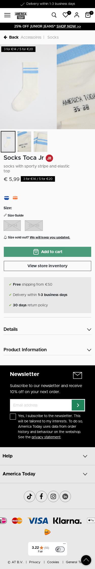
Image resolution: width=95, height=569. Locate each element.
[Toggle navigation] (7, 15)
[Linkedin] (65, 496)
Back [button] (13, 37)
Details (11, 329)
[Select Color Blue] (7, 198)
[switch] (60, 549)
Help (8, 456)
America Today (19, 474)
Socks (53, 37)
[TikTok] (29, 496)
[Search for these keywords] (54, 15)
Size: (8, 208)
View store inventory (47, 266)
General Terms (76, 562)
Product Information (25, 350)
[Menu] (64, 545)
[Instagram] (53, 496)
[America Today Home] (21, 15)
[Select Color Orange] (15, 198)
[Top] (86, 560)
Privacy (34, 562)
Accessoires (31, 37)
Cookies (53, 562)
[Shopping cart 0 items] (88, 15)
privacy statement (46, 437)
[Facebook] (41, 496)
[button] (66, 15)
